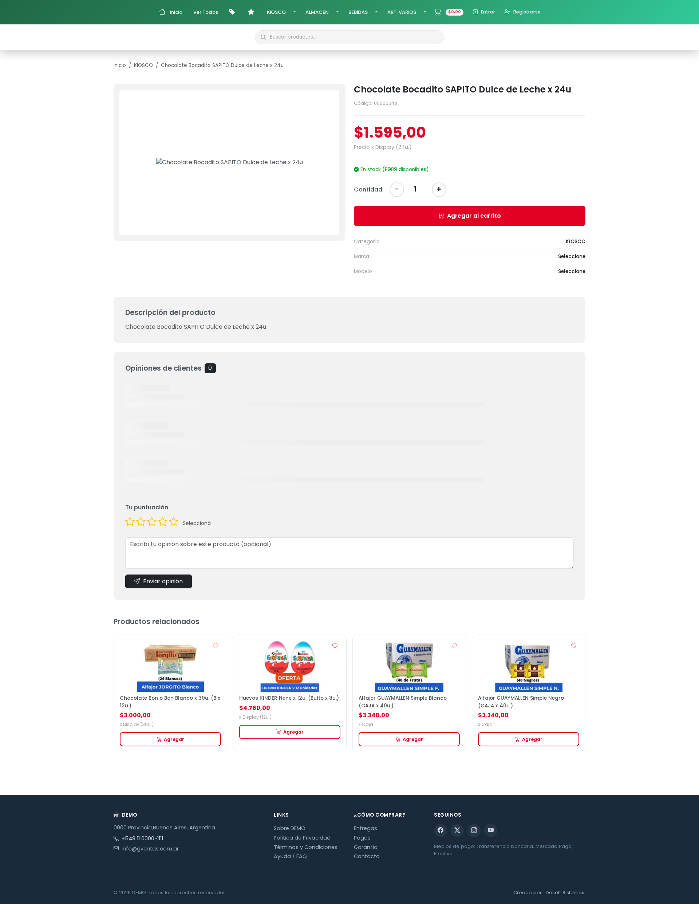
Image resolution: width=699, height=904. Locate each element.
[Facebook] (440, 830)
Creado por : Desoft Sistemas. (549, 892)
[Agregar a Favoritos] (215, 646)
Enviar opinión (163, 581)
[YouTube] (490, 830)
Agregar (174, 739)
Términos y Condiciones (305, 847)
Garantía (366, 847)
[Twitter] (457, 830)
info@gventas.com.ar (150, 848)
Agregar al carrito (474, 216)
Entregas (365, 828)
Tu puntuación (146, 507)
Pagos (362, 837)
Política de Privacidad (302, 837)
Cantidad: (369, 189)
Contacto (367, 856)
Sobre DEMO (289, 828)
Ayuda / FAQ (290, 856)
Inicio (120, 65)
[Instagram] (474, 830)
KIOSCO (143, 65)
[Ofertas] (233, 12)
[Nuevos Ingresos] (252, 12)
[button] (294, 11)
